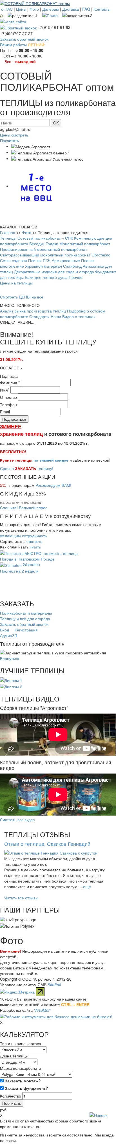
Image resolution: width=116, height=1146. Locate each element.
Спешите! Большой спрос (23, 507)
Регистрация (26, 630)
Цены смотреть (14, 135)
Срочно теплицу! (26, 468)
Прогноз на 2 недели (19, 571)
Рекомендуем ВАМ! (53, 485)
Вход (4, 630)
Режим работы (13, 44)
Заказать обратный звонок (24, 39)
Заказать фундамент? (26, 1088)
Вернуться (9, 658)
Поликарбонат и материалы (26, 613)
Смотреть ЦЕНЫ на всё (21, 297)
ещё (87, 886)
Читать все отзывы (21, 897)
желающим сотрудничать (23, 535)
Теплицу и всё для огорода (25, 618)
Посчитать (9, 140)
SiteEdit (54, 984)
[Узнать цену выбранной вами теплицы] (39, 552)
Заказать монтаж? (22, 1081)
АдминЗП (8, 635)
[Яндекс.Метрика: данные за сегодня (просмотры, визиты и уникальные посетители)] (17, 992)
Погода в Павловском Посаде (27, 559)
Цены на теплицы (16, 283)
